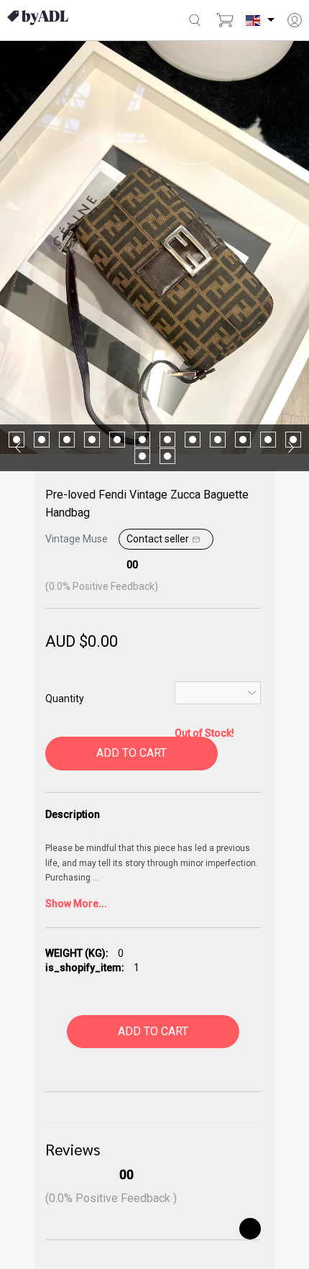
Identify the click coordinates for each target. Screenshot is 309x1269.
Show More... (76, 903)
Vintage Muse (77, 539)
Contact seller (157, 539)
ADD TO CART (131, 753)
